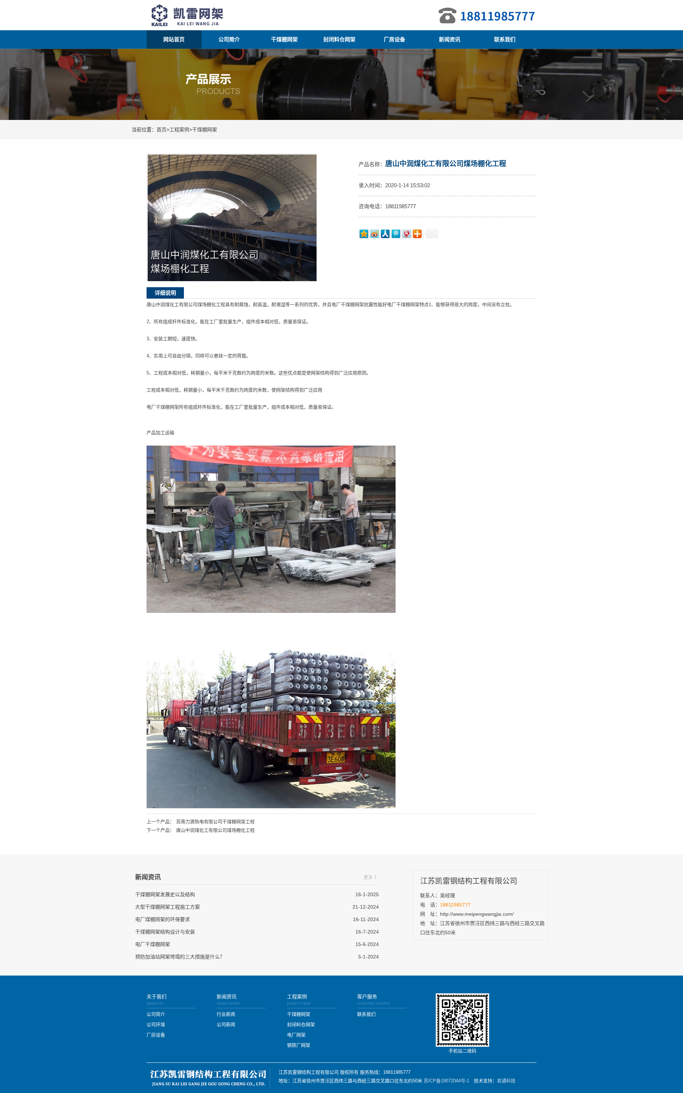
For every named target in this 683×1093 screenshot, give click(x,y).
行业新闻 (226, 1014)
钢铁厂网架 (298, 1045)
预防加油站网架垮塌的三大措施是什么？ (180, 957)
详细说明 (165, 293)
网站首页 (174, 39)
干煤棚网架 (284, 39)
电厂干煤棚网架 (152, 944)
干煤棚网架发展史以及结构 (165, 894)
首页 (161, 129)
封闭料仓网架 (339, 39)
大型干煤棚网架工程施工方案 (167, 907)
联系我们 (504, 39)
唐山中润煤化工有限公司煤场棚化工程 (215, 830)
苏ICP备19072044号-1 (446, 1080)
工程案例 (179, 129)
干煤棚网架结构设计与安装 (165, 932)
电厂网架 (296, 1034)
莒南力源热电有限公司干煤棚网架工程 (215, 821)
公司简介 (229, 39)
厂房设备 (394, 39)
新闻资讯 (449, 39)
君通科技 (506, 1080)
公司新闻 (226, 1024)
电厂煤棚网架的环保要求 (162, 919)
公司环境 (156, 1024)
